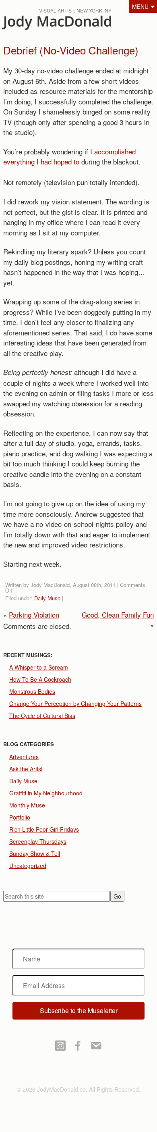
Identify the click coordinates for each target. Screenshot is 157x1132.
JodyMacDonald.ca (68, 24)
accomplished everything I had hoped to (69, 156)
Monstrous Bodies (32, 691)
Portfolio (19, 817)
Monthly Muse (27, 805)
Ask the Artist (26, 769)
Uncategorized (27, 865)
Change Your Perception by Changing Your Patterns (75, 703)
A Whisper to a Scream (38, 667)
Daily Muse (47, 598)
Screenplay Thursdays (37, 841)
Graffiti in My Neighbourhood (46, 793)
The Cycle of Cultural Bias (42, 716)
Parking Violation (34, 615)
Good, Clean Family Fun (118, 615)
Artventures (24, 757)
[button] (78, 1011)
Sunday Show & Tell (34, 853)
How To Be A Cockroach (40, 679)
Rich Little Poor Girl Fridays (44, 829)
